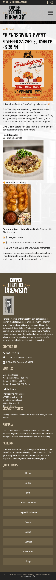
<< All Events (9, 29)
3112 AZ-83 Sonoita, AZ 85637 (16, 2)
